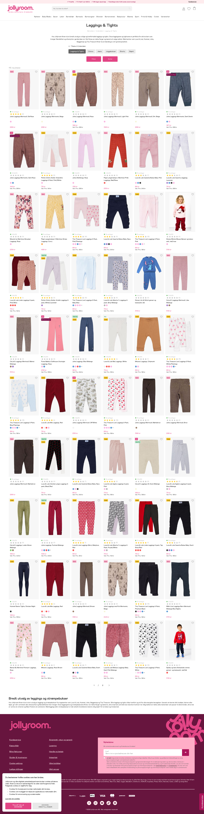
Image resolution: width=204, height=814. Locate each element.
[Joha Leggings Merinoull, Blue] (75, 121)
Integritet (53, 757)
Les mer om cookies (12, 799)
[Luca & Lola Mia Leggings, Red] (107, 366)
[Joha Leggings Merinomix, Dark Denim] (167, 121)
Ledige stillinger (16, 769)
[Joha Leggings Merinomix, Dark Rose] (169, 121)
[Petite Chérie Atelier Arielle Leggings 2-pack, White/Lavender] (42, 305)
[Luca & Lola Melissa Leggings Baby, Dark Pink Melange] (104, 672)
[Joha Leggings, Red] (78, 366)
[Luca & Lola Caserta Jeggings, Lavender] (167, 183)
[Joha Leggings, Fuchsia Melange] (75, 366)
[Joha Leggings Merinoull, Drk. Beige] (136, 121)
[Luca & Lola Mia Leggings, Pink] (111, 366)
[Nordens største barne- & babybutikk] (21, 8)
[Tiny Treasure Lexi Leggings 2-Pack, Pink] (75, 244)
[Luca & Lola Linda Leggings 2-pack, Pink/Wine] (11, 305)
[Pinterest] (115, 803)
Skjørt (131, 51)
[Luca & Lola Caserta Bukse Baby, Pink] (173, 183)
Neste (109, 685)
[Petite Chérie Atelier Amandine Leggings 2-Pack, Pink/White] (42, 183)
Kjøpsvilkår (14, 745)
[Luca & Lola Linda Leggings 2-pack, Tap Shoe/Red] (13, 305)
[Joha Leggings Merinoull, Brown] (136, 428)
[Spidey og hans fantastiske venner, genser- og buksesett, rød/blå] (167, 672)
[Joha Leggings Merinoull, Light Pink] (104, 121)
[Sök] (129, 8)
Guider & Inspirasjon (18, 757)
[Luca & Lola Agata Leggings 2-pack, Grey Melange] (107, 489)
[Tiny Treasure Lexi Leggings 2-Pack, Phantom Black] (136, 611)
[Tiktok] (108, 803)
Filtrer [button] (94, 59)
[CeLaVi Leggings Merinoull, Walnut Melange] (169, 305)
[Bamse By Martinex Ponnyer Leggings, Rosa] (11, 672)
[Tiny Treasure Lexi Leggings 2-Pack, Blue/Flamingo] (11, 428)
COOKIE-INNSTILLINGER (45, 806)
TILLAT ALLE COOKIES (18, 806)
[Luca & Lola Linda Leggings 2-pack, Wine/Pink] (15, 305)
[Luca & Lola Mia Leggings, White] (104, 366)
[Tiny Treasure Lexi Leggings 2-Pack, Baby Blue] (78, 244)
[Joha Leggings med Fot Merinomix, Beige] (104, 611)
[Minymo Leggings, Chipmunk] (136, 366)
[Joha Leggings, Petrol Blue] (80, 366)
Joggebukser (111, 51)
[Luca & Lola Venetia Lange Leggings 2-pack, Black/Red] (42, 489)
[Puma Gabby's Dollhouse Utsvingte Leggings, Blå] (44, 366)
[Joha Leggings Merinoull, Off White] (73, 428)
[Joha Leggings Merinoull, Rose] (73, 121)
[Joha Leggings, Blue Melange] (73, 366)
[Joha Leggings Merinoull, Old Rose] (11, 121)
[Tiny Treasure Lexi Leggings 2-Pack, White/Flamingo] (80, 244)
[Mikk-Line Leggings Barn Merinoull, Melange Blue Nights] (167, 611)
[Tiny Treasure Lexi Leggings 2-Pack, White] (136, 672)
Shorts (122, 51)
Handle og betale (56, 751)
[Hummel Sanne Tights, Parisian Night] (11, 611)
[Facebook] (89, 803)
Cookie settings (16, 763)
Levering (53, 745)
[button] (189, 9)
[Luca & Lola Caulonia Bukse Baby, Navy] (138, 183)
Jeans (100, 51)
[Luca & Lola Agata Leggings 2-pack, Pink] (104, 489)
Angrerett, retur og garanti (60, 740)
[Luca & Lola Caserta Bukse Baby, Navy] (169, 183)
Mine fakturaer (15, 751)
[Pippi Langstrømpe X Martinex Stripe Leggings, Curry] (42, 244)
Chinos (90, 51)
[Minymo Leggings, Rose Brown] (138, 366)
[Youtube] (102, 803)
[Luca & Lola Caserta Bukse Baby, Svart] (171, 183)
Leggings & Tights (111, 31)
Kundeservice (192, 1)
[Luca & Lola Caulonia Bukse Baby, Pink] (136, 183)
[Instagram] (96, 803)
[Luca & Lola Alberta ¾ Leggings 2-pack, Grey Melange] (104, 305)
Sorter (110, 59)
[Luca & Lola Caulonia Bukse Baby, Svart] (140, 183)
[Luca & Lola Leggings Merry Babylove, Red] (73, 550)
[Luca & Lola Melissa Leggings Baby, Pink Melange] (107, 672)
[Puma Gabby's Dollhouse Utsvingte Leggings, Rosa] (42, 366)
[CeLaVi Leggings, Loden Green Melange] (11, 550)
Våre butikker (55, 763)
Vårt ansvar (54, 769)
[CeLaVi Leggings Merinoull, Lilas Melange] (167, 305)
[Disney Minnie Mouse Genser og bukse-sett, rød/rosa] (167, 244)
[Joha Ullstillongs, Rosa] (73, 183)
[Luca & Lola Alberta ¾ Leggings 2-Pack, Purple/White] (107, 305)
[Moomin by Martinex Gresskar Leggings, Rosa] (11, 244)
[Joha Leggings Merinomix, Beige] (42, 121)
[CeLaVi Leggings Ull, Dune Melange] (136, 489)
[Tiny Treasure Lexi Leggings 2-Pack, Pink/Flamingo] (73, 244)
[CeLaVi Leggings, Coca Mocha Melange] (13, 550)
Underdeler (99, 31)
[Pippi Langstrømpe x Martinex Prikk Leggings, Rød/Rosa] (104, 183)
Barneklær (90, 31)
